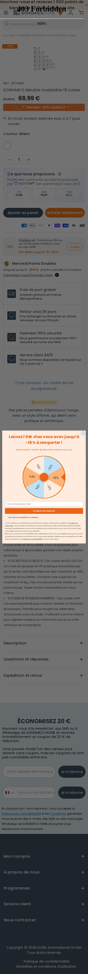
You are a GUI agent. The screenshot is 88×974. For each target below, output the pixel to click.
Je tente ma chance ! (44, 510)
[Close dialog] (83, 433)
